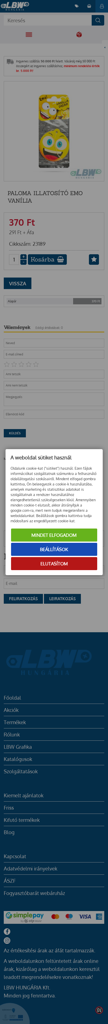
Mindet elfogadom (54, 535)
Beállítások (54, 549)
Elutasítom (54, 563)
